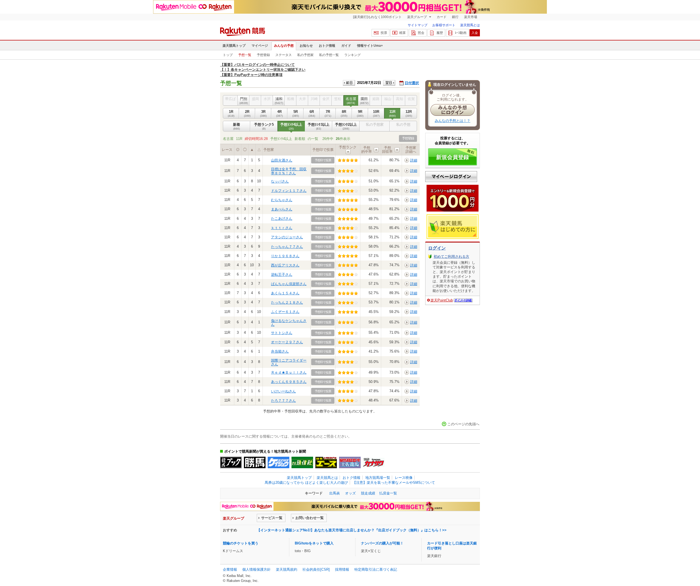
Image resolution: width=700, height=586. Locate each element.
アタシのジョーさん (287, 237)
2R (247, 113)
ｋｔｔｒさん (281, 228)
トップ (228, 55)
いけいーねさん (283, 391)
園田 (364, 100)
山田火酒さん (281, 160)
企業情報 (230, 569)
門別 (244, 100)
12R (409, 113)
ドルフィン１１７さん (289, 191)
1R (231, 113)
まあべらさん (281, 209)
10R (376, 113)
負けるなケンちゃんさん (289, 323)
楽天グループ (417, 17)
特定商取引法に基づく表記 (375, 569)
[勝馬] (255, 462)
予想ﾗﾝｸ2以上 (346, 126)
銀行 (455, 17)
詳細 (413, 160)
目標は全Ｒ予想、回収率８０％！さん (289, 171)
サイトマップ (417, 25)
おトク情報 (327, 46)
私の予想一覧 (329, 55)
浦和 (279, 100)
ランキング (352, 55)
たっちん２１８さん (287, 302)
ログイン (437, 248)
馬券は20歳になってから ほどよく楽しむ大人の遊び (306, 482)
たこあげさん (281, 218)
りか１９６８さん (285, 256)
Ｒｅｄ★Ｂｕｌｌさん (289, 372)
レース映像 (404, 478)
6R (311, 113)
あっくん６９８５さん (289, 382)
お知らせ (306, 46)
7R (328, 113)
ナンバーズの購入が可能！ (382, 543)
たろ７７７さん (283, 401)
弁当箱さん (280, 351)
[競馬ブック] (231, 462)
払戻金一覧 (388, 493)
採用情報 (342, 569)
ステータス (283, 55)
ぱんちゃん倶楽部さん (289, 284)
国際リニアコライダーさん (289, 362)
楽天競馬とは (470, 25)
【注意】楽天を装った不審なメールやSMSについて (393, 482)
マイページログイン (451, 176)
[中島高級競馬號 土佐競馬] (350, 462)
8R (344, 113)
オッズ (350, 493)
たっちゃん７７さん (287, 247)
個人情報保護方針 (256, 569)
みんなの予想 (284, 46)
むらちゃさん (281, 200)
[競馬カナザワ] (373, 462)
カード (442, 17)
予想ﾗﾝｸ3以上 (318, 126)
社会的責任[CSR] (316, 569)
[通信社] (302, 462)
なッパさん (280, 181)
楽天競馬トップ (234, 46)
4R (279, 113)
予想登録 (263, 55)
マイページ (260, 46)
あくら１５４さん (285, 293)
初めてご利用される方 (451, 256)
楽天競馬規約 (286, 569)
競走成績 (368, 493)
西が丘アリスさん (285, 265)
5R (295, 113)
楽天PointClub (441, 300)
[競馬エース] (326, 462)
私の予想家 (305, 55)
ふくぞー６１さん (285, 312)
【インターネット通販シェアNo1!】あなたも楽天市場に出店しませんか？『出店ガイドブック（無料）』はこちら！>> (352, 530)
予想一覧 (244, 55)
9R (360, 113)
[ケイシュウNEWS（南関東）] (278, 462)
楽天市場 (470, 17)
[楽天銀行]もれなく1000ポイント (377, 17)
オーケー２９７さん (287, 342)
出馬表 (334, 493)
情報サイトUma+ (370, 46)
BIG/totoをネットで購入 (314, 543)
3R (263, 113)
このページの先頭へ (463, 424)
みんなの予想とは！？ (452, 121)
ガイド (346, 46)
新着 (236, 126)
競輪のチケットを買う (240, 543)
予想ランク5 (264, 126)
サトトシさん (281, 333)
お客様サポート (443, 25)
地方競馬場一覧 (377, 478)
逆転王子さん (281, 275)
